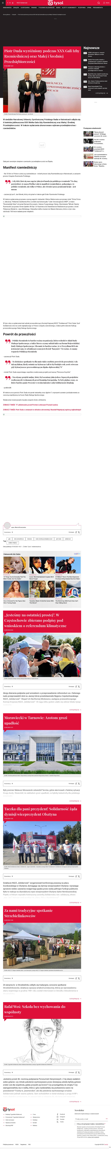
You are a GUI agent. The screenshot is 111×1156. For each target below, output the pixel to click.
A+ (10, 3)
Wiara (58, 8)
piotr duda (58, 539)
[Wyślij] (106, 1118)
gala (9, 539)
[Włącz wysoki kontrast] (12, 3)
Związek (16, 8)
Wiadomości (7, 8)
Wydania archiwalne (11, 1123)
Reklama (35, 1125)
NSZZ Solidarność (22, 3)
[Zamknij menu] (2, 3)
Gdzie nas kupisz (10, 1120)
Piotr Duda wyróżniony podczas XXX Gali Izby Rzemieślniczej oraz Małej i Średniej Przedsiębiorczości (42, 14)
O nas (34, 1114)
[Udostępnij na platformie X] (79, 532)
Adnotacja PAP (9, 1125)
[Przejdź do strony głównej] (53, 3)
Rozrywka (81, 8)
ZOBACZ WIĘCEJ (12, 543)
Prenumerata (98, 8)
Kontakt (35, 1123)
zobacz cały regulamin (93, 1137)
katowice (29, 539)
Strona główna (6, 14)
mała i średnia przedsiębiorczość (44, 539)
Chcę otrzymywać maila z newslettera (91, 1124)
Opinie (89, 8)
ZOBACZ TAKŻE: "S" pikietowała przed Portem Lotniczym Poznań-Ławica (30, 405)
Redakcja (35, 1120)
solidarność (68, 539)
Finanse (34, 8)
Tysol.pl (106, 1144)
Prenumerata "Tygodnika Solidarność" (15, 1117)
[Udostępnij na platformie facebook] (76, 532)
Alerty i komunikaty (69, 8)
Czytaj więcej (100, 93)
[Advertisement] (55, 31)
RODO (17, 1144)
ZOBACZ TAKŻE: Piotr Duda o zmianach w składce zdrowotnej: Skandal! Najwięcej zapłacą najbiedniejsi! (42, 410)
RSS (29, 1144)
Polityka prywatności (8, 1144)
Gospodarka (25, 8)
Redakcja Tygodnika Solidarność (14, 1114)
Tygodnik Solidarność (46, 8)
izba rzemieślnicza (19, 539)
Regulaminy (23, 1144)
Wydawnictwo (36, 1117)
